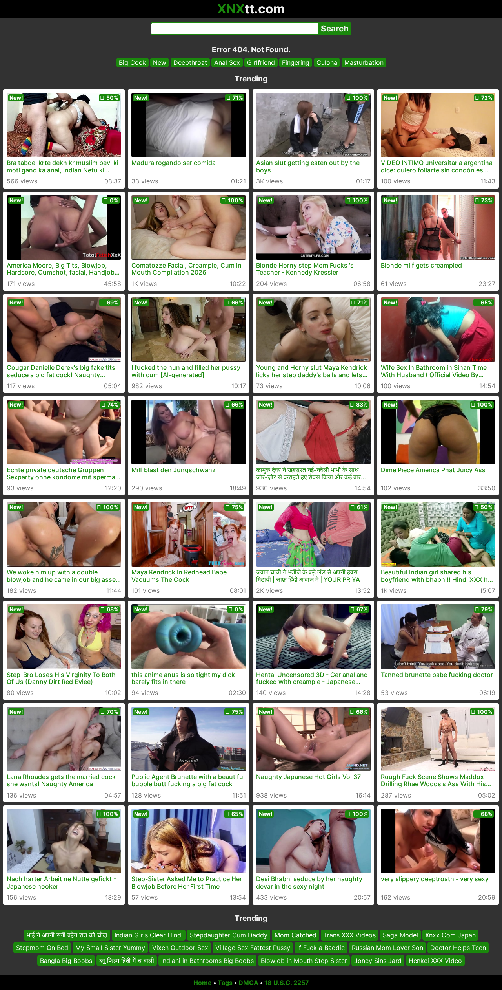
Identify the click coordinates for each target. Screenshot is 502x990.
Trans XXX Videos (350, 935)
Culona (326, 62)
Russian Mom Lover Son (387, 948)
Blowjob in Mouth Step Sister (304, 960)
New (159, 62)
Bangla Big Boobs (66, 960)
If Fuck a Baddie (321, 948)
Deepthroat (190, 62)
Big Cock (132, 62)
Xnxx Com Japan (450, 935)
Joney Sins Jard (378, 960)
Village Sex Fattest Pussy (252, 948)
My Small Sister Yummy (110, 948)
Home (202, 982)
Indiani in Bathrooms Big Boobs (207, 960)
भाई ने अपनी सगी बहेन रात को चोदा (67, 935)
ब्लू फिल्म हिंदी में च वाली (126, 960)
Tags (225, 982)
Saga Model (400, 935)
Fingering (295, 62)
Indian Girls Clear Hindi (149, 935)
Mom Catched (295, 935)
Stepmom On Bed (42, 948)
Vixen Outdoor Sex (180, 948)
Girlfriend (261, 62)
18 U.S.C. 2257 (286, 982)
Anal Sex (227, 62)
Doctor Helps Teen (458, 948)
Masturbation (364, 62)
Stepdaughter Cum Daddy (228, 935)
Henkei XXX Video (435, 960)
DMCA (248, 982)
